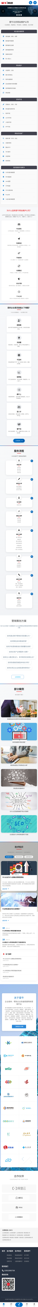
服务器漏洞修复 (9, 49)
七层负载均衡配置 (10, 199)
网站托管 (21, 1237)
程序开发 (7, 113)
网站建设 (9, 1255)
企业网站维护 (12, 1232)
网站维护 (16, 1237)
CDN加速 (7, 185)
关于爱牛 (26, 1255)
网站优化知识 (18, 1258)
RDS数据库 (8, 177)
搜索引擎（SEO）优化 (11, 138)
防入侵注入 (8, 58)
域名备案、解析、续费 (11, 36)
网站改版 (7, 92)
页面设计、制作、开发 (11, 104)
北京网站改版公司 (28, 1237)
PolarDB (7, 194)
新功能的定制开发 (10, 109)
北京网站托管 (5, 1237)
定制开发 (9, 1261)
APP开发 (7, 126)
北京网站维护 (27, 1235)
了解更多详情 (19, 1026)
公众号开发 (8, 117)
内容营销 (7, 156)
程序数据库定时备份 (10, 88)
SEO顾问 (7, 151)
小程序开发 (8, 122)
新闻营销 (7, 160)
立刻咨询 (17, 440)
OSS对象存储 (9, 190)
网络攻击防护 (8, 54)
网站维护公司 (5, 1235)
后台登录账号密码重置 (11, 83)
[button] (17, 15)
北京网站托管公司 (6, 1240)
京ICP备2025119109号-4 (27, 1299)
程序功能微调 (8, 79)
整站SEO (7, 147)
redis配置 (7, 181)
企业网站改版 (5, 1232)
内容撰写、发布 (9, 70)
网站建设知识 (18, 1255)
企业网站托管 (20, 1232)
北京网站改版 (20, 1235)
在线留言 (26, 1261)
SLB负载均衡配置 (10, 172)
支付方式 (26, 1258)
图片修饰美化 (8, 75)
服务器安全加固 (9, 45)
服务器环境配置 (9, 41)
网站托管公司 (12, 1235)
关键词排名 (8, 143)
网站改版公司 (27, 1232)
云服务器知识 (18, 1261)
